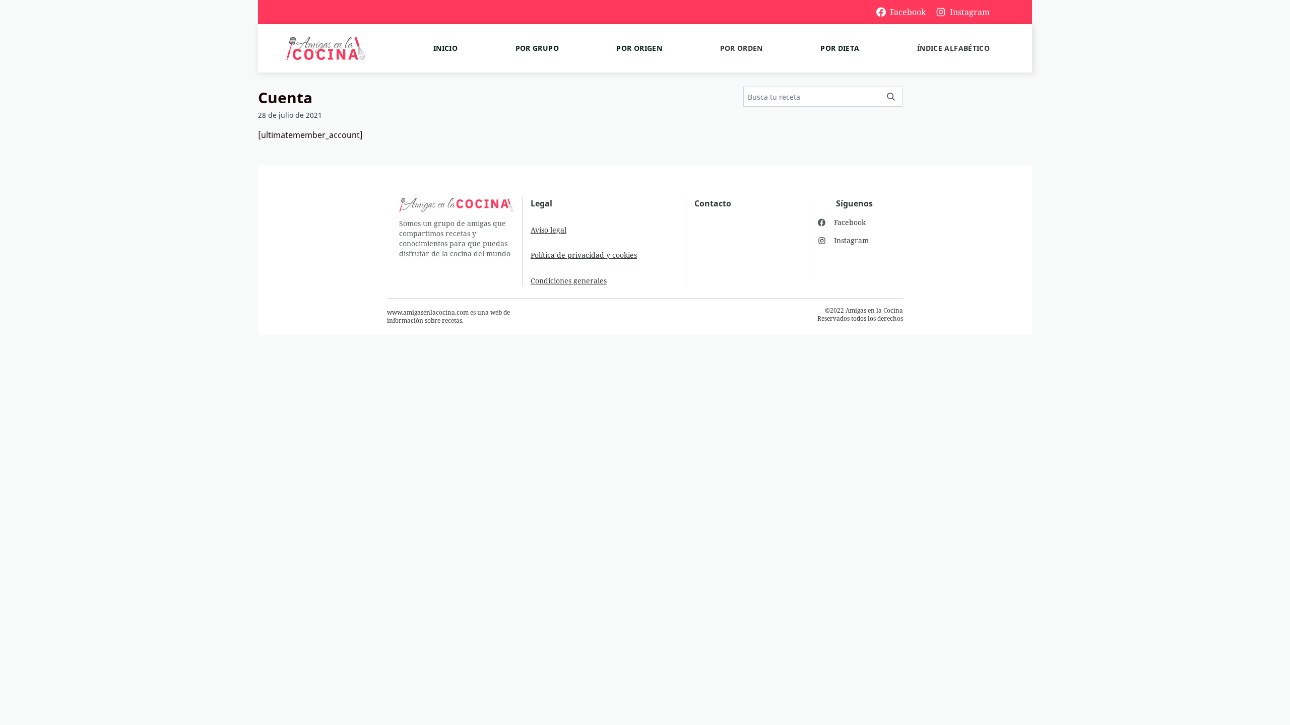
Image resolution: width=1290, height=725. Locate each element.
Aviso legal (548, 230)
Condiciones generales (569, 280)
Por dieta (839, 48)
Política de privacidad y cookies (584, 255)
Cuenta (285, 97)
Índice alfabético (953, 48)
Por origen (639, 48)
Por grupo (537, 48)
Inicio (445, 48)
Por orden (741, 48)
